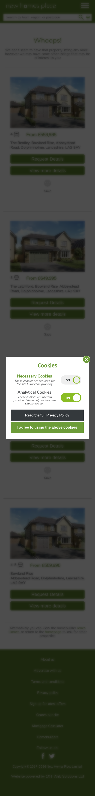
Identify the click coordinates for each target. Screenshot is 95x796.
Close (86, 359)
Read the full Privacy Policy (47, 415)
